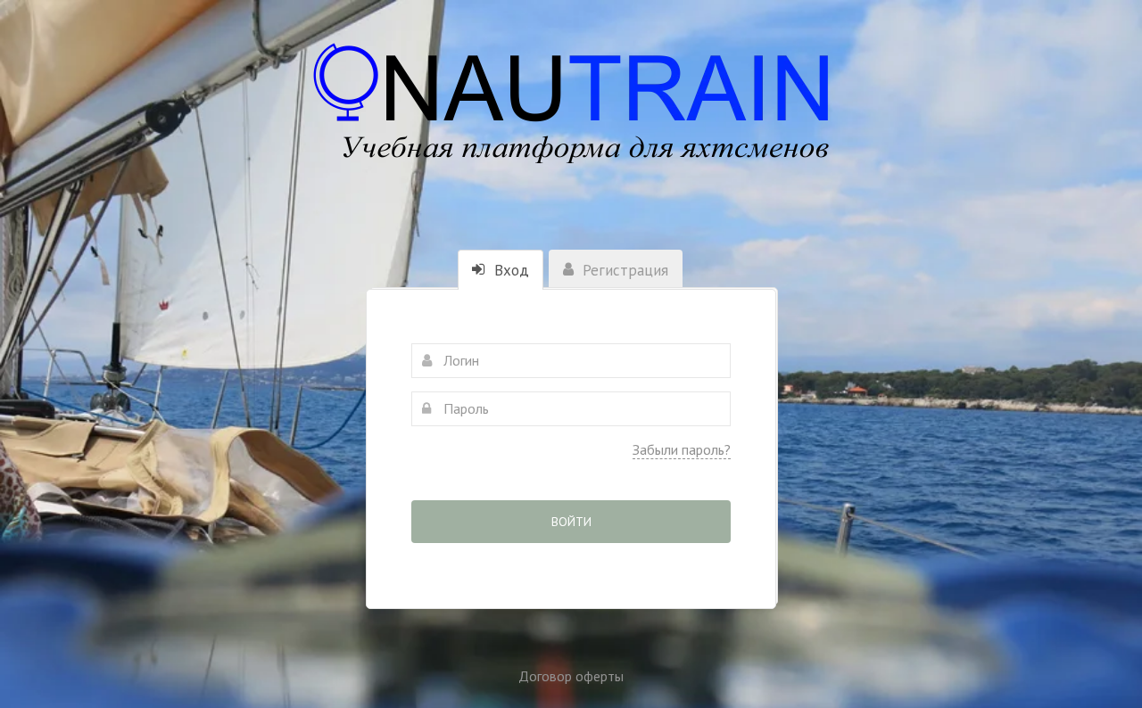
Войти (571, 522)
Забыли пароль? (682, 449)
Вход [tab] (509, 270)
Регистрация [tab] (623, 270)
